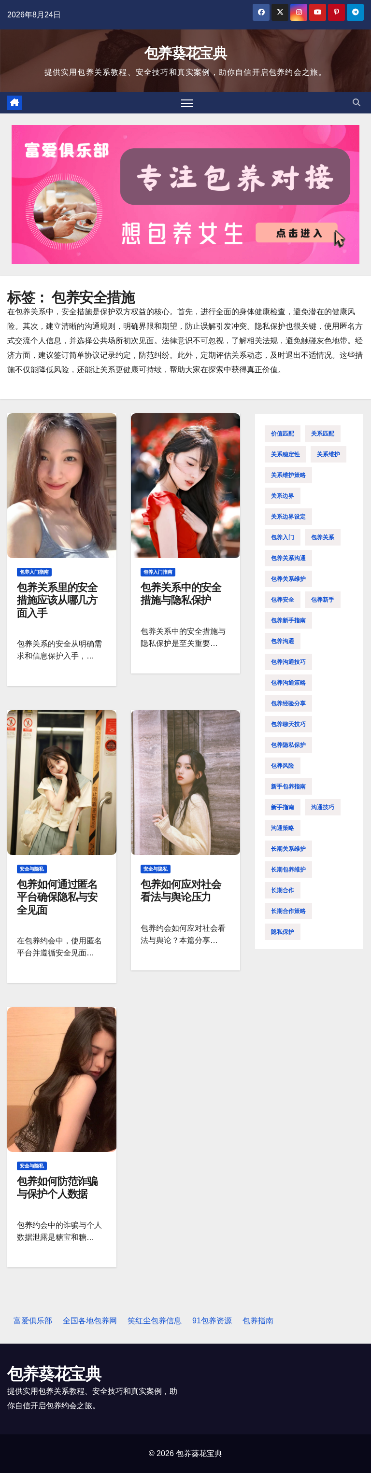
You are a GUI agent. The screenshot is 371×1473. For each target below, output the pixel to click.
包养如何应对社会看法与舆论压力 (181, 890)
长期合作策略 (288, 911)
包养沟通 (282, 641)
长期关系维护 (288, 848)
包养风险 (282, 765)
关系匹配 (322, 433)
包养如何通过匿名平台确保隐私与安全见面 (57, 897)
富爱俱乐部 (33, 1321)
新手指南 (282, 807)
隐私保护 (282, 931)
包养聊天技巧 (288, 724)
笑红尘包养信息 (155, 1321)
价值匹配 (282, 433)
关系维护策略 (288, 475)
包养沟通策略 (288, 682)
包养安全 (282, 599)
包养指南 (258, 1321)
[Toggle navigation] (187, 102)
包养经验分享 (288, 703)
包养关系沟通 (288, 558)
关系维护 (328, 454)
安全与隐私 (32, 868)
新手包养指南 (288, 786)
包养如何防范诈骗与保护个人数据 (57, 1187)
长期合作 (282, 890)
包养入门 (282, 537)
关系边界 (282, 495)
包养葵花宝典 (185, 53)
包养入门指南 (34, 572)
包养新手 (322, 599)
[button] (356, 102)
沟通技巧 (322, 807)
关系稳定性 (285, 454)
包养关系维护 (288, 578)
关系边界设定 (288, 516)
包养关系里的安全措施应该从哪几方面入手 (57, 600)
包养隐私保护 (288, 745)
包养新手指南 (288, 620)
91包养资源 (212, 1321)
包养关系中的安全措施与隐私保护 (181, 593)
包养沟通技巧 (288, 662)
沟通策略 (282, 828)
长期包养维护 (288, 869)
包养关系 (322, 537)
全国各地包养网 (90, 1321)
